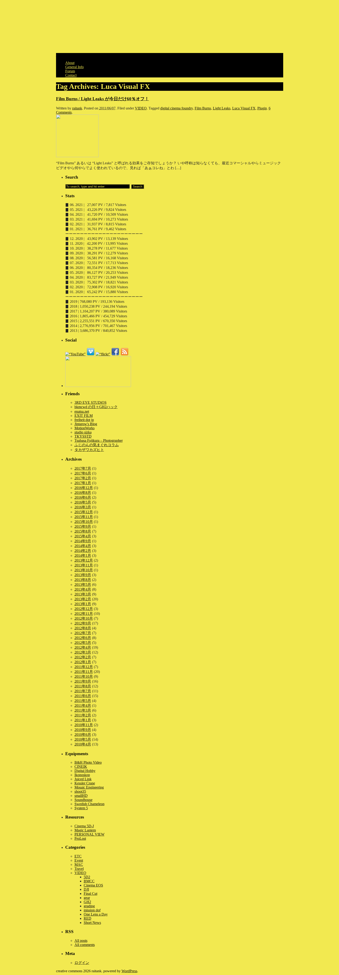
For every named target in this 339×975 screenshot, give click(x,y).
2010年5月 (82, 739)
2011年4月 (82, 705)
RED (87, 918)
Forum (70, 71)
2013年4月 (82, 589)
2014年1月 (82, 555)
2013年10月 (83, 570)
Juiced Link (83, 779)
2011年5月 (82, 701)
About (69, 63)
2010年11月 (83, 725)
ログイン (81, 963)
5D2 (87, 877)
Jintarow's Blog (85, 424)
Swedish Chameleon (89, 804)
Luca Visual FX (244, 108)
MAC (78, 864)
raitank (77, 108)
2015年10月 (83, 522)
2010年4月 (82, 744)
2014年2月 (82, 551)
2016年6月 (82, 497)
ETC (78, 856)
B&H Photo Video (88, 762)
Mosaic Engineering (89, 787)
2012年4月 (82, 647)
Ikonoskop (82, 775)
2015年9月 (82, 526)
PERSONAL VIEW (89, 834)
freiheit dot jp (84, 420)
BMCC (89, 881)
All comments (84, 945)
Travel (79, 869)
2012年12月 (83, 609)
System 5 (81, 808)
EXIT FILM (83, 416)
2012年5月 (82, 643)
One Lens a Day (96, 914)
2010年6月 (82, 734)
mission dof (92, 910)
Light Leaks (221, 108)
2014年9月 (82, 541)
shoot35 (80, 791)
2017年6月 (82, 473)
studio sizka (83, 432)
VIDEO (141, 108)
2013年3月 (82, 594)
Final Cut (90, 893)
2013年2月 (82, 599)
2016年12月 (83, 488)
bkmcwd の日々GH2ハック (96, 407)
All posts (80, 941)
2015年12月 (83, 512)
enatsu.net (81, 411)
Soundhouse (83, 800)
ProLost (80, 838)
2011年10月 (83, 676)
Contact (71, 75)
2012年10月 (83, 618)
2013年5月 (82, 584)
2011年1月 (82, 720)
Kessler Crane (84, 783)
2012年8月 (82, 628)
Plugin (262, 108)
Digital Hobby (84, 771)
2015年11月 (83, 517)
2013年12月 (83, 560)
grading (89, 906)
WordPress (129, 971)
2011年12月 (83, 667)
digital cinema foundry (176, 108)
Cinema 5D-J (84, 826)
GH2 (87, 902)
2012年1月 (82, 662)
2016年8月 (82, 493)
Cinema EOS (93, 885)
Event (78, 860)
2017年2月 (82, 478)
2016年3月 (82, 507)
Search (71, 177)
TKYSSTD (83, 436)
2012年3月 (82, 652)
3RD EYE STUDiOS (90, 402)
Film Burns (203, 108)
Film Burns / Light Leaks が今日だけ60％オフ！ (102, 98)
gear (87, 898)
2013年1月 (82, 604)
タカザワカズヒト (89, 450)
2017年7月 (82, 468)
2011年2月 (82, 715)
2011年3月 (82, 710)
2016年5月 (82, 502)
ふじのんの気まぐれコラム (96, 445)
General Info (74, 67)
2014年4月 (82, 546)
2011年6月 (82, 696)
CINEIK (80, 767)
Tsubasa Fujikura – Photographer (98, 440)
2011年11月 (83, 672)
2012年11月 (83, 614)
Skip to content (67, 55)
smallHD (81, 796)
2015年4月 (82, 536)
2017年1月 (82, 483)
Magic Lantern (85, 830)
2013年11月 (83, 565)
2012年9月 (82, 623)
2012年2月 (82, 657)
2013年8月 (82, 580)
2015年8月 (82, 531)
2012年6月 (82, 638)
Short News (92, 923)
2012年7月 (82, 633)
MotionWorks (84, 428)
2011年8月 (82, 686)
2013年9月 (82, 575)
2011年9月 (82, 681)
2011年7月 (82, 691)
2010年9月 (82, 730)
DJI (86, 889)
